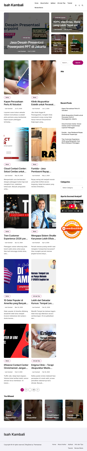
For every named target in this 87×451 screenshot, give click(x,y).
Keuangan (57, 39)
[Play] (63, 211)
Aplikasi (53, 3)
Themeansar (37, 444)
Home (36, 3)
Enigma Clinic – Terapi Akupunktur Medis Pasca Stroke (42, 368)
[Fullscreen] (81, 211)
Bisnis (34, 97)
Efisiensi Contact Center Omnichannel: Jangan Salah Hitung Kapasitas (16, 368)
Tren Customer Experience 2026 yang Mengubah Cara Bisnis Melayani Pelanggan (71, 141)
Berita (7, 97)
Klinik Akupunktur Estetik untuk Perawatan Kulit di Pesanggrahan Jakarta (72, 117)
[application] (72, 206)
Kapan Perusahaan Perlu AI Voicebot (71, 109)
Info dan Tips (61, 3)
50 (34, 390)
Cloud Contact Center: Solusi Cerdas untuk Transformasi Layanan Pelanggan (15, 173)
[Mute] (78, 211)
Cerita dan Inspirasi (60, 17)
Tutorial (69, 3)
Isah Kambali (13, 5)
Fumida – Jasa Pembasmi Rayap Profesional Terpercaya (43, 171)
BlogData (28, 444)
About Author (44, 3)
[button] (46, 34)
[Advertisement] (72, 159)
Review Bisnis (39, 7)
